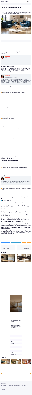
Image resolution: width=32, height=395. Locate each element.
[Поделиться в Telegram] (16, 242)
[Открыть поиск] (25, 1)
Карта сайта (3, 389)
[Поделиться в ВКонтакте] (5, 242)
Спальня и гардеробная (14, 347)
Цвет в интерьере (13, 354)
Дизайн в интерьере (5, 1)
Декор (12, 337)
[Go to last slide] (1, 373)
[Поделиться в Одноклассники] (26, 242)
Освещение (12, 343)
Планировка (12, 345)
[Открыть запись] (8, 259)
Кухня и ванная (13, 339)
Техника (12, 352)
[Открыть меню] (30, 1)
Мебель (12, 341)
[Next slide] (20, 310)
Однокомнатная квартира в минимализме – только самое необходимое (16, 326)
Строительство (13, 350)
